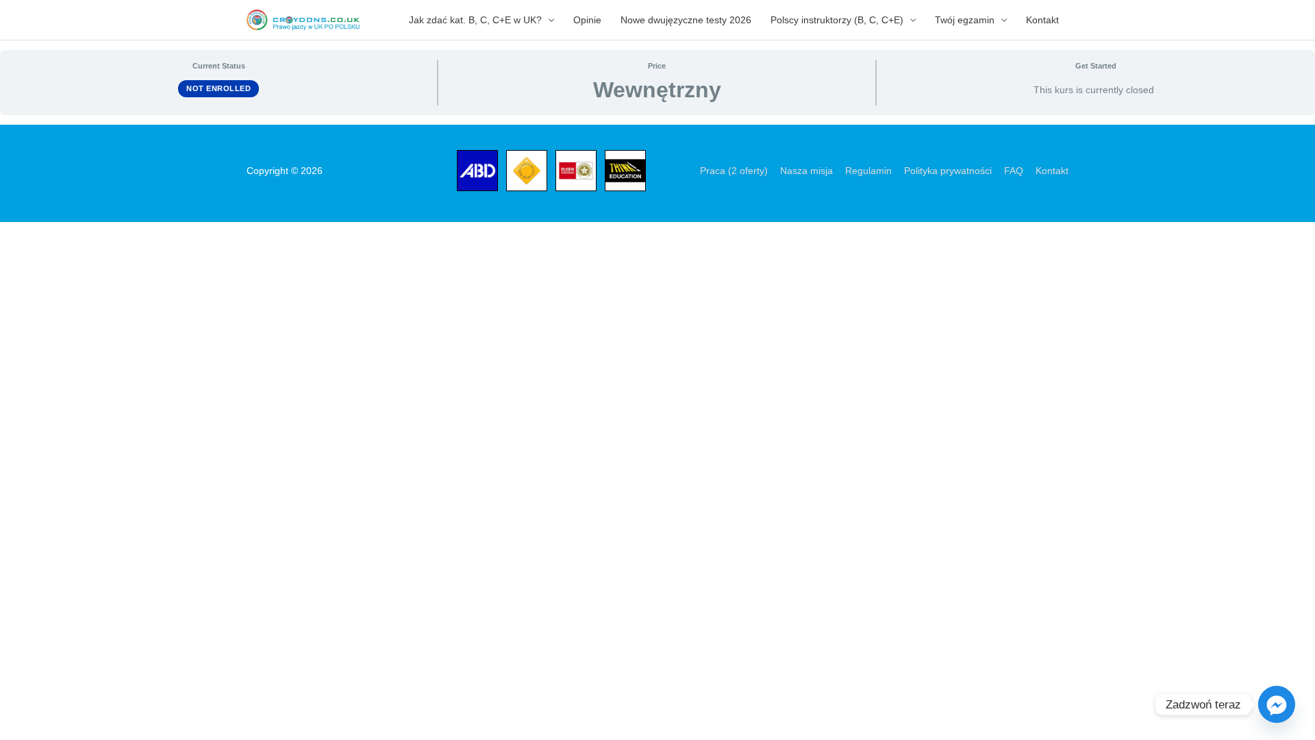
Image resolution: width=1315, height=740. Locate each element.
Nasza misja (806, 170)
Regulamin (868, 170)
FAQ (1013, 170)
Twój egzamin (964, 19)
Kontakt (1042, 19)
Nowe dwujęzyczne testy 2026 (686, 19)
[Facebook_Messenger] (1276, 704)
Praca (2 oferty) (734, 170)
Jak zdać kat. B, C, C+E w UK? (475, 19)
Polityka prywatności (948, 170)
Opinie (587, 19)
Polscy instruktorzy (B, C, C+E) (837, 19)
